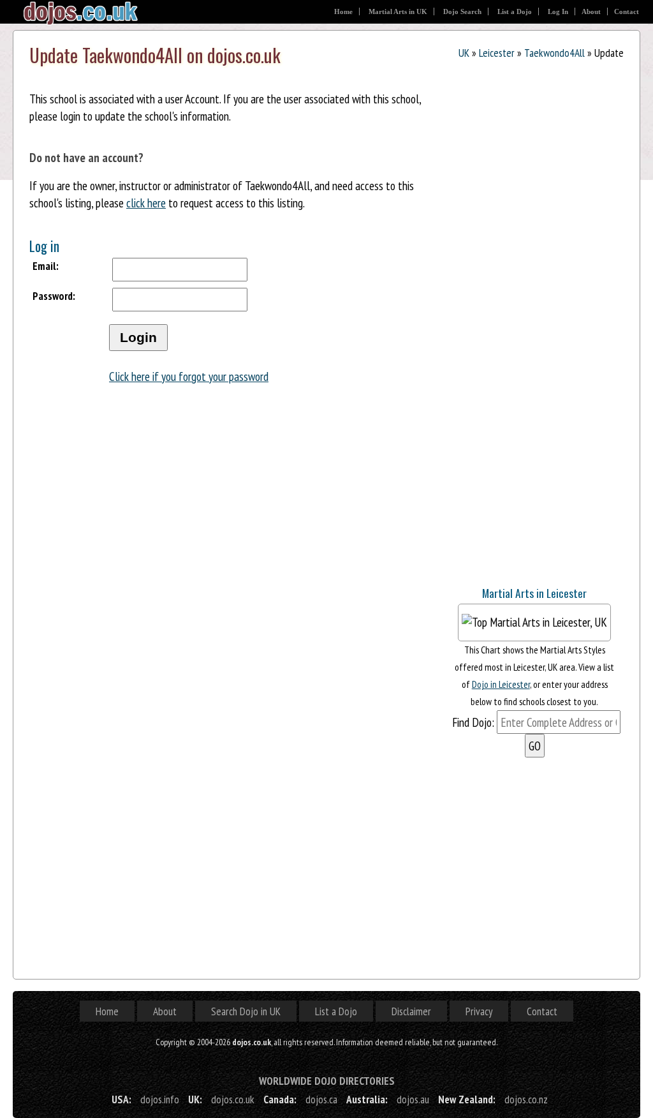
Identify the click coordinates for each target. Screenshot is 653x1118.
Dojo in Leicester (501, 684)
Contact (626, 11)
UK (464, 52)
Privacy (479, 1011)
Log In (558, 11)
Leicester (497, 52)
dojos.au (413, 1099)
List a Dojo (514, 11)
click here (146, 203)
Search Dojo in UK (246, 1011)
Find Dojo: (473, 722)
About (591, 11)
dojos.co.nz (526, 1099)
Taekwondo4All (554, 52)
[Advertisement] (540, 494)
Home (343, 11)
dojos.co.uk (232, 1099)
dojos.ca (321, 1099)
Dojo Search (462, 11)
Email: (46, 265)
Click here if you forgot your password (188, 376)
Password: (54, 295)
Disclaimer (411, 1011)
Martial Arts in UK (398, 11)
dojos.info (159, 1099)
